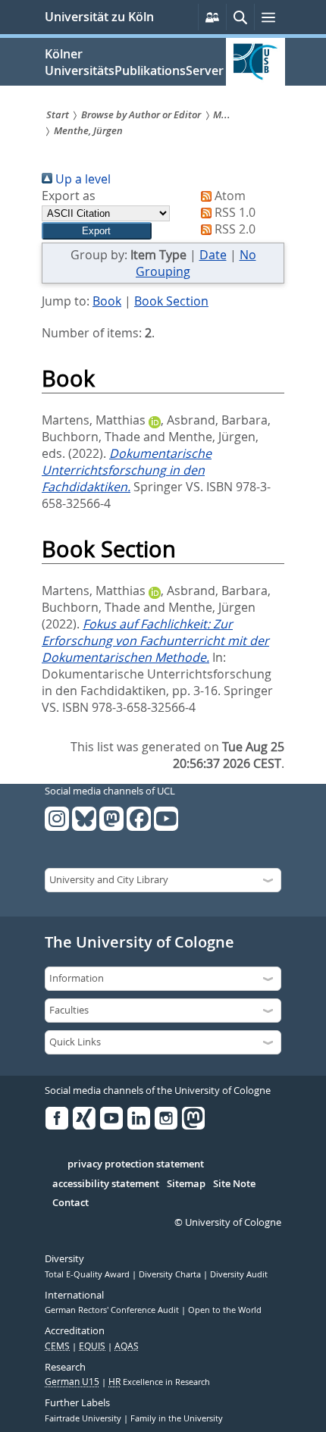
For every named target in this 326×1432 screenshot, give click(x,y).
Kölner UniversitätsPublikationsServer (134, 62)
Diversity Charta (171, 1274)
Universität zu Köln (99, 16)
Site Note (234, 1184)
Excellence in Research (159, 1382)
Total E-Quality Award (88, 1274)
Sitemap (186, 1184)
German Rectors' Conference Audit (113, 1310)
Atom (229, 195)
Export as (69, 195)
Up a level (81, 179)
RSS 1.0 (233, 212)
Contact (70, 1203)
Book (106, 301)
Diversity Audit (239, 1274)
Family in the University (176, 1418)
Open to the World (225, 1310)
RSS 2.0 (233, 229)
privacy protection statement (135, 1164)
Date (213, 254)
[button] (97, 231)
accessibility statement (105, 1184)
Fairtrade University (84, 1418)
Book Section (171, 301)
